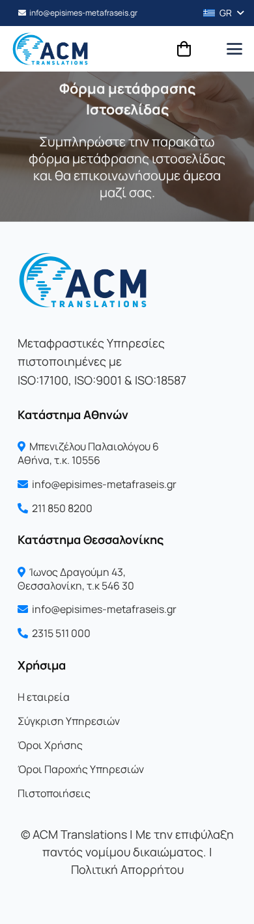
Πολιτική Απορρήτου (127, 869)
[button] (219, 13)
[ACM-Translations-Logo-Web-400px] (50, 49)
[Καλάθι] (184, 49)
